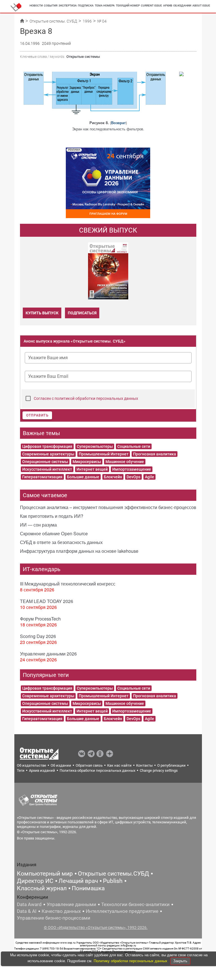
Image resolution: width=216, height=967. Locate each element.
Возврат (118, 122)
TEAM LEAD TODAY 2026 (46, 601)
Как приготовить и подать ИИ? (51, 516)
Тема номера (105, 5)
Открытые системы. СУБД (53, 21)
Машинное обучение (124, 461)
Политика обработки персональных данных (97, 770)
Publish (113, 881)
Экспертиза (67, 5)
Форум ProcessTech (40, 618)
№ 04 (102, 21)
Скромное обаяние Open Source (54, 533)
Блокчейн (113, 477)
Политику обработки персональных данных (131, 961)
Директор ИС (35, 881)
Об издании (182, 5)
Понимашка (88, 888)
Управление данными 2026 (48, 653)
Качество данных (61, 911)
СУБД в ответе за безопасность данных (61, 542)
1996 (87, 21)
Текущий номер (128, 5)
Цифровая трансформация (47, 446)
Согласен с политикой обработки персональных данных (86, 398)
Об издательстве (31, 765)
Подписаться (82, 313)
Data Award (29, 904)
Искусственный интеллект (47, 469)
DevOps (133, 477)
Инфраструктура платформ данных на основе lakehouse (79, 551)
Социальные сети (133, 446)
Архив (167, 5)
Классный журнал (42, 888)
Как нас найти (119, 765)
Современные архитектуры (48, 454)
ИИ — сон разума (38, 524)
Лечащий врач (78, 881)
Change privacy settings (159, 770)
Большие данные (83, 477)
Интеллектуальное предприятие (122, 911)
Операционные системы (45, 461)
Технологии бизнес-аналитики (135, 904)
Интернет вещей (92, 469)
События (50, 5)
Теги (20, 770)
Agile (149, 477)
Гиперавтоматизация (42, 477)
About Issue (201, 5)
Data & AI (27, 911)
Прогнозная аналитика (154, 454)
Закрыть (180, 961)
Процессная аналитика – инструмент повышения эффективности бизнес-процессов (108, 507)
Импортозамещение (131, 469)
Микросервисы (87, 461)
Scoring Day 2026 (38, 636)
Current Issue (151, 5)
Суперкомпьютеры (95, 446)
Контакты (144, 765)
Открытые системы (83, 56)
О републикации (171, 765)
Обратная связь (89, 765)
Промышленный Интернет (104, 454)
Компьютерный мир (45, 873)
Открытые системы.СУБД (113, 873)
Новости (36, 5)
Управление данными (71, 904)
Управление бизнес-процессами (53, 918)
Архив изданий (42, 770)
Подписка (86, 5)
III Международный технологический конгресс (67, 583)
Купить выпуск (42, 313)
